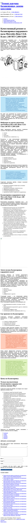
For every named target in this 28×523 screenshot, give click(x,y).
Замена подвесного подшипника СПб (12, 22)
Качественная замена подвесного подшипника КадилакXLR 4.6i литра (14, 502)
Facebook (5, 433)
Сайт (2, 463)
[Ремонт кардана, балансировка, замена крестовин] (14, 8)
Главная (5, 18)
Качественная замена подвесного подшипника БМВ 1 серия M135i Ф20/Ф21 (14, 509)
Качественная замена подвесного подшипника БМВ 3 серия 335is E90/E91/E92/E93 (14, 476)
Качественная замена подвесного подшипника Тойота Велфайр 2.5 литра (14, 491)
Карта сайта (3, 521)
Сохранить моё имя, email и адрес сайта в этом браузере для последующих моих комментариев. (14, 467)
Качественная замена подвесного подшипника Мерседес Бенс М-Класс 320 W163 (14, 515)
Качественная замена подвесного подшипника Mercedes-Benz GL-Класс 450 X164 (14, 481)
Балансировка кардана (8, 20)
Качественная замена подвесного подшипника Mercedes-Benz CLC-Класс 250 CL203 (14, 489)
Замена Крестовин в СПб (9, 21)
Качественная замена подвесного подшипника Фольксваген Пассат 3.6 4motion (14, 494)
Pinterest (5, 438)
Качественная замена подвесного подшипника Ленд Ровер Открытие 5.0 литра (14, 484)
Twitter (5, 434)
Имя (2, 458)
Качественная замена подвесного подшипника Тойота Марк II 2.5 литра (14, 486)
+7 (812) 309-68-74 (15, 12)
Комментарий (14, 446)
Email (2, 461)
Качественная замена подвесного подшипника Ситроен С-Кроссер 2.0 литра (14, 512)
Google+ (5, 435)
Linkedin (5, 436)
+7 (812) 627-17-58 (18, 14)
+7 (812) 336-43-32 (18, 16)
